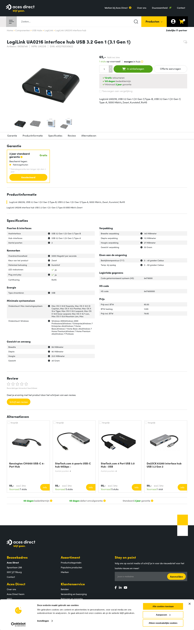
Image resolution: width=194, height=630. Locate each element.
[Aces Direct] (20, 8)
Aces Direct (16, 583)
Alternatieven (88, 135)
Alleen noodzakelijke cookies (163, 623)
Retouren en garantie (72, 598)
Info (45, 487)
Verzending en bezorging (74, 594)
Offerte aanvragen (170, 68)
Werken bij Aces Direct (116, 7)
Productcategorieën (71, 562)
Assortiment (70, 557)
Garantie (12, 135)
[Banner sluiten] (190, 604)
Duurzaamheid (160, 7)
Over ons (141, 7)
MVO (9, 598)
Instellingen (43, 621)
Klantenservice (73, 583)
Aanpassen (161, 615)
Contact (181, 7)
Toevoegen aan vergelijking (117, 91)
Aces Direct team (15, 594)
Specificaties (55, 135)
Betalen (65, 589)
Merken (65, 572)
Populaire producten (71, 567)
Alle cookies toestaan (163, 606)
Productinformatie (33, 135)
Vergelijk (14, 422)
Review (72, 135)
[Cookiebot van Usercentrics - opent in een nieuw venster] (18, 624)
